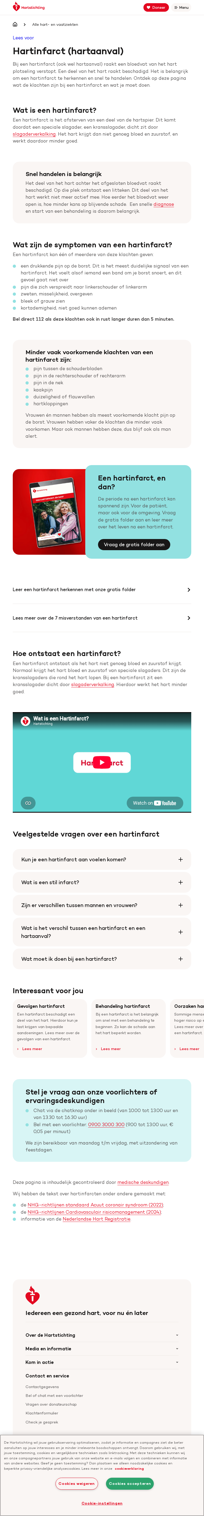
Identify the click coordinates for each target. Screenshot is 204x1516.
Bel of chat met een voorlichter (54, 1395)
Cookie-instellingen (102, 1503)
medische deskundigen (143, 1182)
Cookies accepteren (130, 1483)
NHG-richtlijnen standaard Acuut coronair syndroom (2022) (95, 1205)
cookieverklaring (129, 1468)
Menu (184, 8)
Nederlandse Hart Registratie (96, 1219)
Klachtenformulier (42, 1413)
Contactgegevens (42, 1386)
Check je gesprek (42, 1422)
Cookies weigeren (76, 1483)
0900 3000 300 (106, 1124)
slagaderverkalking (34, 134)
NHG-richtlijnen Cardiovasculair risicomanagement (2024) (94, 1212)
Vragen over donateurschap (51, 1404)
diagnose (164, 204)
